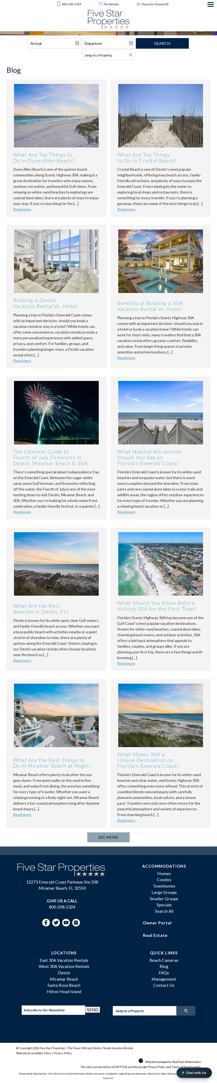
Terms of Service (182, 1067)
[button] (210, 16)
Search (162, 43)
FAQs (164, 972)
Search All (164, 911)
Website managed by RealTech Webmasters (173, 1062)
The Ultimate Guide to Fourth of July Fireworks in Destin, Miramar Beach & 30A (50, 457)
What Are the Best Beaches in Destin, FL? (41, 609)
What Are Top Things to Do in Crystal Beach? (146, 157)
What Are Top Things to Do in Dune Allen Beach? (43, 157)
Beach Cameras (163, 960)
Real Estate (155, 935)
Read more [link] (22, 209)
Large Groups (164, 892)
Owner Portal (157, 922)
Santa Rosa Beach (63, 985)
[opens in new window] (47, 924)
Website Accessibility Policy (33, 1053)
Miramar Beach (64, 978)
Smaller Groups (164, 898)
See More (108, 837)
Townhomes (164, 885)
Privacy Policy (63, 1053)
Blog (164, 966)
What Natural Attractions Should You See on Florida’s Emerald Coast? (149, 457)
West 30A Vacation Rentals (64, 966)
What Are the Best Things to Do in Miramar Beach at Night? (52, 763)
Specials (164, 904)
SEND (92, 1009)
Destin (64, 972)
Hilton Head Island (64, 991)
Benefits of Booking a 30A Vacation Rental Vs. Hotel (150, 306)
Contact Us (163, 985)
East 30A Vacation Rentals (64, 960)
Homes (164, 873)
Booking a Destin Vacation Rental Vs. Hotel (45, 303)
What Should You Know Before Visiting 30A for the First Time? (156, 606)
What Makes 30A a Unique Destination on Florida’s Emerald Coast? (148, 760)
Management (164, 978)
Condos (164, 879)
